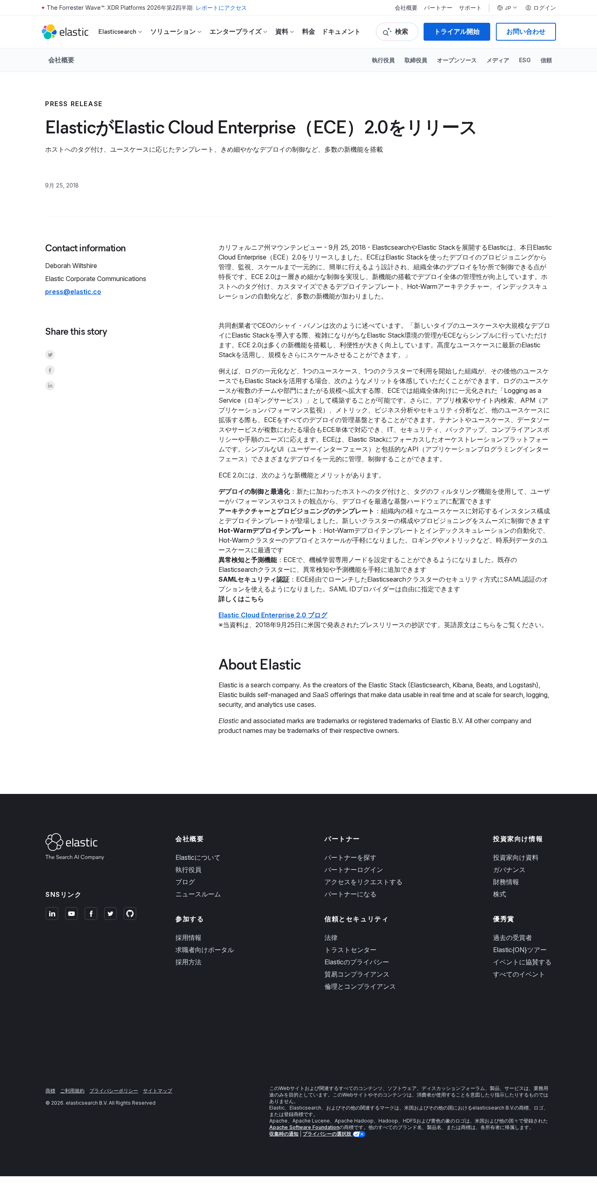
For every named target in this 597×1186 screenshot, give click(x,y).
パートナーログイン (353, 870)
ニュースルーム (198, 894)
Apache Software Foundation (304, 1127)
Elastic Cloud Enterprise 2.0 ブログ (272, 615)
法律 (330, 937)
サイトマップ (157, 1091)
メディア (498, 60)
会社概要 (406, 8)
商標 (50, 1091)
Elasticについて (198, 857)
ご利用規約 (72, 1091)
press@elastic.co (73, 292)
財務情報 (506, 882)
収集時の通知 (283, 1134)
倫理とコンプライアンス (360, 986)
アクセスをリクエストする (363, 882)
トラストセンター (350, 950)
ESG (525, 60)
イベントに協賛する (522, 962)
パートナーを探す (350, 857)
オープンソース (457, 60)
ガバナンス (509, 870)
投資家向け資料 (516, 857)
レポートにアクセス (221, 7)
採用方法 (188, 962)
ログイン (544, 7)
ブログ (185, 882)
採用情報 (188, 937)
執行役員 (383, 60)
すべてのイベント (519, 974)
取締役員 (415, 60)
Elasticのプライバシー (356, 962)
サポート (470, 8)
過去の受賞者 (512, 937)
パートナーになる (350, 894)
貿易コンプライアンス (356, 974)
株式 (499, 894)
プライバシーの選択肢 (328, 1134)
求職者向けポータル (204, 950)
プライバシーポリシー (113, 1091)
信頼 (546, 60)
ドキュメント (341, 31)
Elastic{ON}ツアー (520, 950)
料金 (308, 31)
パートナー (438, 8)
